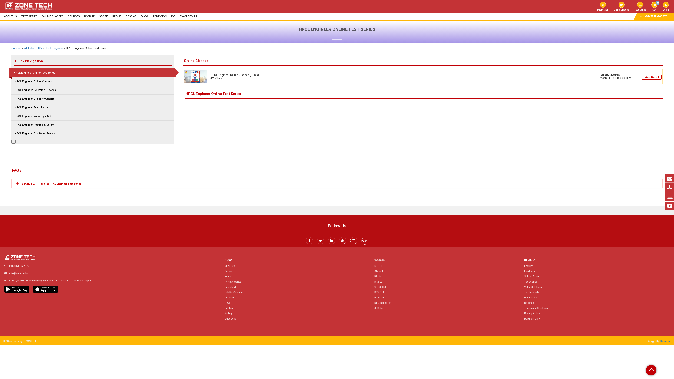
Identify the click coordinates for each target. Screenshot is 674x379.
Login (666, 9)
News (228, 276)
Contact (229, 297)
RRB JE (116, 16)
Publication (603, 9)
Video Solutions (533, 287)
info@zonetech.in (19, 273)
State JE (379, 271)
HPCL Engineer (54, 48)
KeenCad (665, 341)
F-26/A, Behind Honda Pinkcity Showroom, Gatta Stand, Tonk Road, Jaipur (50, 280)
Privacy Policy (532, 313)
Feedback (529, 271)
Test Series (640, 9)
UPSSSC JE (380, 287)
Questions (230, 318)
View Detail (652, 77)
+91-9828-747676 (655, 16)
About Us (10, 16)
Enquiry (528, 266)
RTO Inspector (382, 302)
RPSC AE (131, 16)
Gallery (228, 313)
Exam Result (188, 16)
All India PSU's (33, 48)
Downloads (231, 287)
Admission (160, 16)
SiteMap (229, 308)
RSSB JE (89, 16)
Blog (144, 16)
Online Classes (621, 9)
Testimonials (531, 292)
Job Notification (234, 292)
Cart (655, 6)
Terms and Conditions (536, 308)
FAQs (227, 302)
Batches (529, 302)
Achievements (233, 281)
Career (228, 271)
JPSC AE (379, 308)
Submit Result (532, 276)
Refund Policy (532, 318)
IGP (173, 16)
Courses (74, 16)
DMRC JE (379, 292)
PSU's (377, 276)
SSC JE (103, 16)
